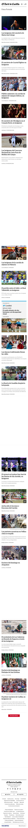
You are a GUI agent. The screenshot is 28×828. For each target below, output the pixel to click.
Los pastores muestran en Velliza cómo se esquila (14, 532)
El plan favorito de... (21, 818)
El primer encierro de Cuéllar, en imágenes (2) (13, 698)
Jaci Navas (4, 163)
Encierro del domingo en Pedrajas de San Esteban (11, 671)
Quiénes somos (10, 798)
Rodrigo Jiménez (5, 542)
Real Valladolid (8, 816)
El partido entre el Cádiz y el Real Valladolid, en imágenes (14, 289)
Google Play (21, 794)
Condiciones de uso (20, 800)
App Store (8, 794)
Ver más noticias (14, 715)
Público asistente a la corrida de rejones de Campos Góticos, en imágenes (13, 96)
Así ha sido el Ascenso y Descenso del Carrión (10, 507)
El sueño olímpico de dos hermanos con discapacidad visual (12, 312)
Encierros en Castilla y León (9, 811)
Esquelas (6, 815)
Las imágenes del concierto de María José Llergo (13, 34)
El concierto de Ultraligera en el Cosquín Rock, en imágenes (13, 122)
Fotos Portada (7, 9)
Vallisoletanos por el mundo (18, 822)
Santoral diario (16, 813)
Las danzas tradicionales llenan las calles (13, 353)
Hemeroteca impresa (20, 815)
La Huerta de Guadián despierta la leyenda (13, 384)
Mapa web (22, 802)
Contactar (4, 798)
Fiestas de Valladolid (9, 809)
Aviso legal (17, 798)
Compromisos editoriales (10, 804)
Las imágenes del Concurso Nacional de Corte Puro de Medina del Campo (12, 152)
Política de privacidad (8, 802)
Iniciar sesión (22, 4)
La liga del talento (7, 822)
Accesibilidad (23, 798)
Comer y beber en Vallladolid (17, 816)
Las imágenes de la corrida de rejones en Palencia (12, 264)
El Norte (3, 297)
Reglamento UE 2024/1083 (9, 800)
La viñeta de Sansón (20, 811)
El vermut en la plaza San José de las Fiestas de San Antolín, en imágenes (14, 476)
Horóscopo (22, 813)
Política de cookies (19, 804)
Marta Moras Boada (5, 42)
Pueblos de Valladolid (9, 820)
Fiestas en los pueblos (18, 809)
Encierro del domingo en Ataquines (11, 564)
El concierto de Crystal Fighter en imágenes (14, 63)
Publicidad (16, 802)
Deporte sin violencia (7, 813)
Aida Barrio (4, 130)
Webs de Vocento (22, 825)
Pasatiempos (11, 815)
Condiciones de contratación (14, 806)
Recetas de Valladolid (19, 820)
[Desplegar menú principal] (25, 4)
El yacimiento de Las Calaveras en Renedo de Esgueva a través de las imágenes (13, 639)
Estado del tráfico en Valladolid (9, 818)
